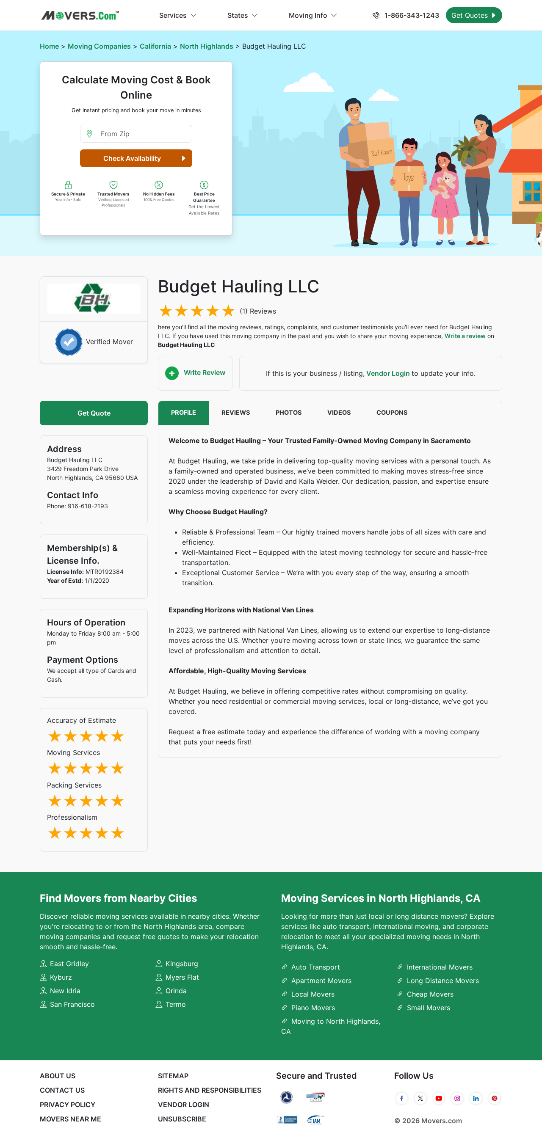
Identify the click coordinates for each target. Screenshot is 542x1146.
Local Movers (313, 994)
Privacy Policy (67, 1104)
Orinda (176, 990)
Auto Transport (315, 967)
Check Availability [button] (132, 158)
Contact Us (62, 1090)
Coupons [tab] (392, 412)
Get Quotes (470, 15)
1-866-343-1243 (411, 15)
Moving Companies (99, 46)
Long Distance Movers (443, 980)
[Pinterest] (494, 1098)
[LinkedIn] (476, 1098)
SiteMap (173, 1076)
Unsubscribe (182, 1119)
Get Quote (94, 413)
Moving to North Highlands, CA (330, 1026)
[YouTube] (439, 1098)
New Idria (65, 990)
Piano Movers (313, 1007)
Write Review (203, 372)
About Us (57, 1076)
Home (49, 46)
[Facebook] (401, 1098)
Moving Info (308, 15)
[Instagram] (457, 1098)
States (237, 15)
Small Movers (428, 1007)
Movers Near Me (70, 1119)
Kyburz (61, 977)
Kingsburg (182, 963)
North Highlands (206, 46)
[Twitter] (420, 1098)
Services (173, 15)
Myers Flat (182, 977)
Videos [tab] (339, 412)
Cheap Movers (430, 994)
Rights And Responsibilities (209, 1090)
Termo (176, 1004)
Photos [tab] (289, 412)
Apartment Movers (321, 980)
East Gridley (69, 963)
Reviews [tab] (235, 412)
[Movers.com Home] (80, 15)
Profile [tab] (183, 412)
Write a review (465, 335)
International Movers (440, 967)
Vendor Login (388, 373)
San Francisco (72, 1004)
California (155, 46)
